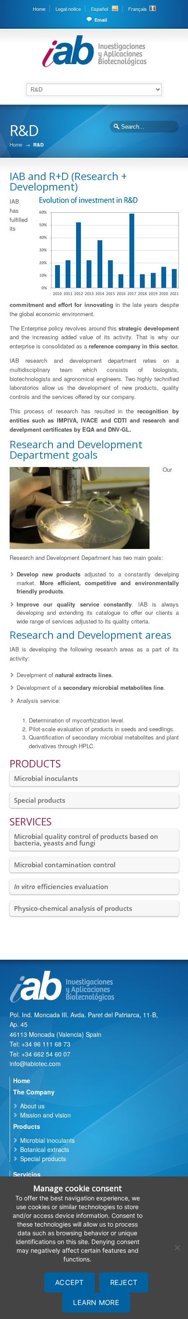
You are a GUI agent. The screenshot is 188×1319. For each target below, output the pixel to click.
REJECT (124, 1282)
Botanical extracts (44, 1149)
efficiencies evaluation (61, 886)
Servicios (27, 1174)
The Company (34, 1091)
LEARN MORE (96, 1302)
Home (39, 8)
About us (32, 1105)
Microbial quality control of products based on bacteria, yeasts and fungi (86, 839)
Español (99, 8)
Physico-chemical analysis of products (73, 908)
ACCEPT (69, 1282)
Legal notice (68, 8)
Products (26, 1126)
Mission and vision (45, 1115)
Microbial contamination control (64, 864)
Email (100, 20)
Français (137, 8)
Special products (39, 800)
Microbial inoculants (46, 778)
